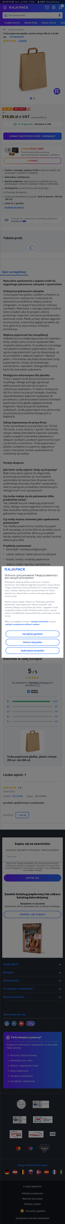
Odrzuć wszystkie (32, 642)
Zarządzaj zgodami (32, 633)
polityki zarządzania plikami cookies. (22, 624)
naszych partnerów (40, 621)
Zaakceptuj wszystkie (32, 650)
